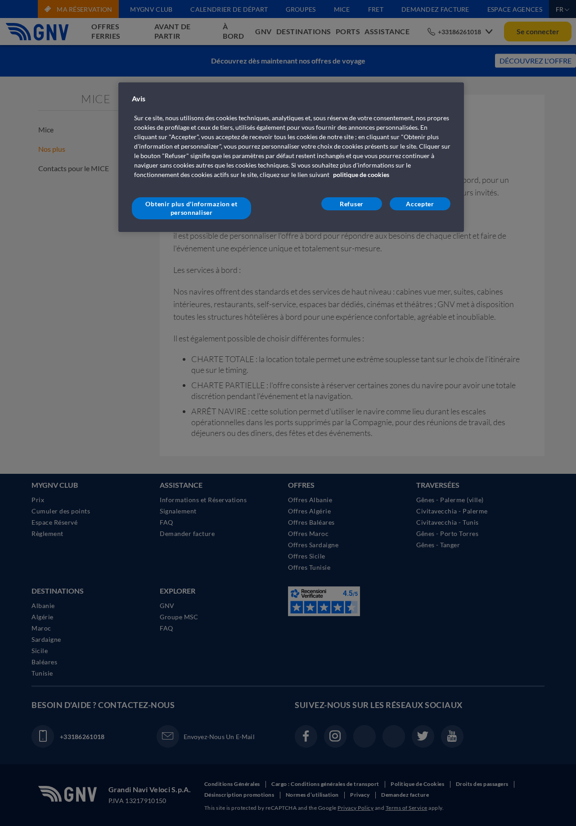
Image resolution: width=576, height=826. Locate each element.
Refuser (352, 204)
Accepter (420, 204)
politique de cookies (361, 174)
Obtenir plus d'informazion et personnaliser (191, 208)
